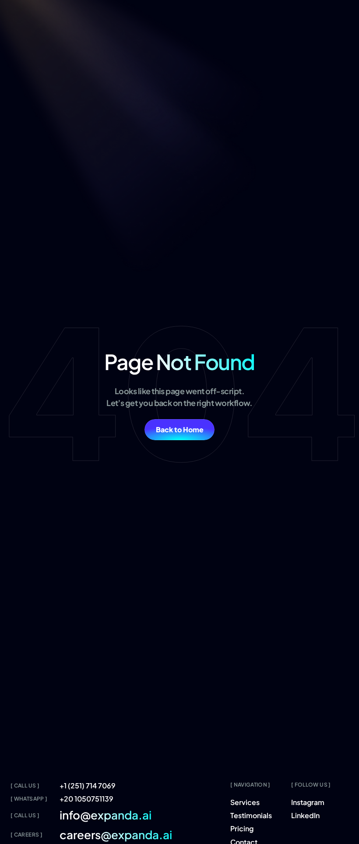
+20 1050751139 (86, 798)
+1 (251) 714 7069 (88, 785)
